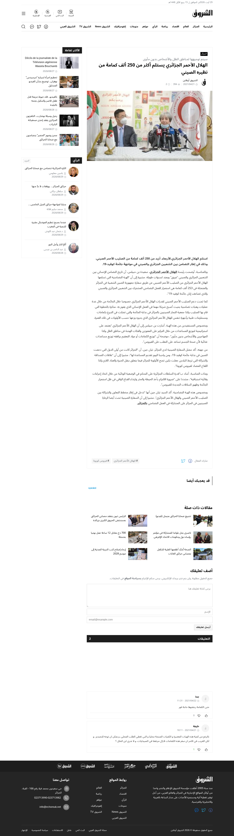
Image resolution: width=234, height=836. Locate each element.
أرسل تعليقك (203, 627)
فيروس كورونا (100, 460)
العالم (186, 26)
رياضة (164, 26)
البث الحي (80, 830)
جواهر (145, 26)
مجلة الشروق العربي (98, 830)
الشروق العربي (67, 26)
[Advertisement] (150, 185)
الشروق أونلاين (190, 80)
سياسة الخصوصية (40, 830)
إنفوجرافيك (120, 26)
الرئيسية (208, 26)
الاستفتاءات (57, 830)
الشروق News (102, 26)
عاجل (69, 830)
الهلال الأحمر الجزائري (163, 272)
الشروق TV (85, 26)
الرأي (154, 26)
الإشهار (24, 830)
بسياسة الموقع (132, 578)
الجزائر (196, 26)
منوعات (134, 26)
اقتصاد (175, 26)
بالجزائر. (142, 403)
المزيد (26, 161)
